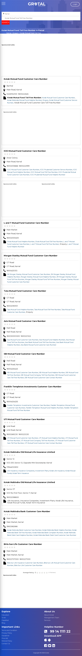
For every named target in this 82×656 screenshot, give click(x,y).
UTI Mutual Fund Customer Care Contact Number (43, 443)
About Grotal (49, 615)
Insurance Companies (26, 471)
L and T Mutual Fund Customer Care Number (26, 223)
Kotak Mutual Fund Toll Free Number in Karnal (29, 34)
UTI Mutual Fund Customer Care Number (24, 419)
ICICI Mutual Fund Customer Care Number (25, 151)
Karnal (8, 33)
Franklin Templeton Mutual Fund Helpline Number (44, 408)
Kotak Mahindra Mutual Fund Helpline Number (24, 100)
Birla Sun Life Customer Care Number (23, 544)
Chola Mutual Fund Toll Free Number (49, 242)
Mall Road (11, 328)
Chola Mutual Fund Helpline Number (20, 242)
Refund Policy (7, 641)
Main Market (12, 230)
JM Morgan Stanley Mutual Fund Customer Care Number (28, 274)
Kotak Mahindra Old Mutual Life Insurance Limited (29, 452)
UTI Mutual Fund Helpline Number (52, 438)
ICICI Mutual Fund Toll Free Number (44, 172)
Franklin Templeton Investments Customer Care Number (32, 386)
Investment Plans (42, 471)
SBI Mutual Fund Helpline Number (52, 373)
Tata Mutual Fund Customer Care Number (25, 291)
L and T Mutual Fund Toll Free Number (44, 244)
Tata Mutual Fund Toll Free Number (47, 310)
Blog (3, 623)
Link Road (11, 426)
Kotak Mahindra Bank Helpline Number (56, 530)
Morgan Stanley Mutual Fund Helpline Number (38, 277)
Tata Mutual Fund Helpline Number (20, 310)
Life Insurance (12, 471)
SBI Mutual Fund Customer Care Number (24, 354)
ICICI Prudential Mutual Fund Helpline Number (47, 175)
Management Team (51, 618)
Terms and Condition (9, 630)
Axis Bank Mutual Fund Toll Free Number (40, 342)
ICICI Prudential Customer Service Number (56, 170)
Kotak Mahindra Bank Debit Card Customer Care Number (54, 535)
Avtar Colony (12, 158)
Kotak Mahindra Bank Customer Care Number (27, 511)
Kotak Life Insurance (57, 471)
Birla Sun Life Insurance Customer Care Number (25, 563)
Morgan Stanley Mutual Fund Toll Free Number (42, 279)
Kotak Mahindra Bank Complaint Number (47, 533)
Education (5, 615)
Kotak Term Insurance (20, 473)
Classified (5, 620)
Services (47, 620)
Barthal (10, 86)
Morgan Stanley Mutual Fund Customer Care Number (30, 256)
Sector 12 (10, 459)
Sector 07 (11, 489)
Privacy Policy (7, 633)
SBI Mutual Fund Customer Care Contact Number (43, 378)
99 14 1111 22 (59, 631)
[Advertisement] (41, 61)
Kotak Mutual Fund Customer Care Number (26, 79)
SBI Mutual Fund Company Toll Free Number (37, 375)
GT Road (10, 263)
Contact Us (6, 644)
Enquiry (15, 33)
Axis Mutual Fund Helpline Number (52, 340)
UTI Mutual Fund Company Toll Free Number (37, 441)
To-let (4, 618)
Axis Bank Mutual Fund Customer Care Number (38, 345)
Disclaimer (5, 636)
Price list (5, 638)
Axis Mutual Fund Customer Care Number (25, 321)
